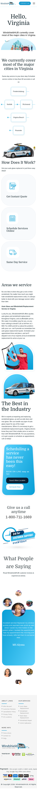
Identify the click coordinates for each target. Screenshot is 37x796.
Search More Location (17, 480)
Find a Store (7, 733)
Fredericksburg (18, 91)
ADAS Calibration (25, 723)
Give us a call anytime (18, 510)
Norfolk (9, 104)
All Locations (7, 717)
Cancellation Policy (9, 711)
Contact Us (25, 3)
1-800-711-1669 (19, 517)
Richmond (26, 104)
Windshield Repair (26, 720)
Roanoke (18, 130)
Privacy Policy (7, 714)
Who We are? (7, 706)
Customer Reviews (9, 709)
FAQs (4, 738)
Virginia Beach (18, 117)
